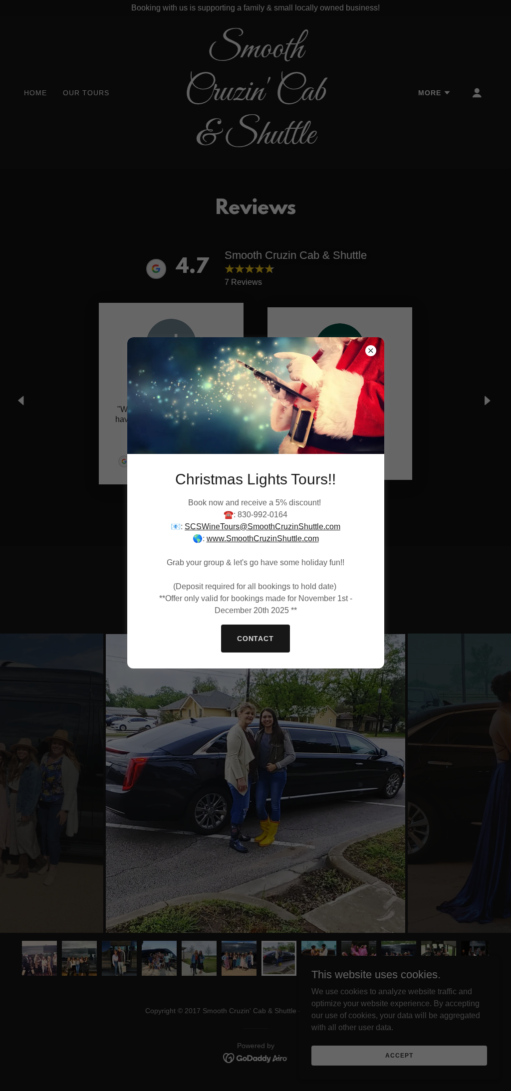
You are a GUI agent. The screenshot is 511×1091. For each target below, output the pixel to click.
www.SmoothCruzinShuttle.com (263, 538)
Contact (255, 639)
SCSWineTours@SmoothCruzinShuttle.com (262, 526)
